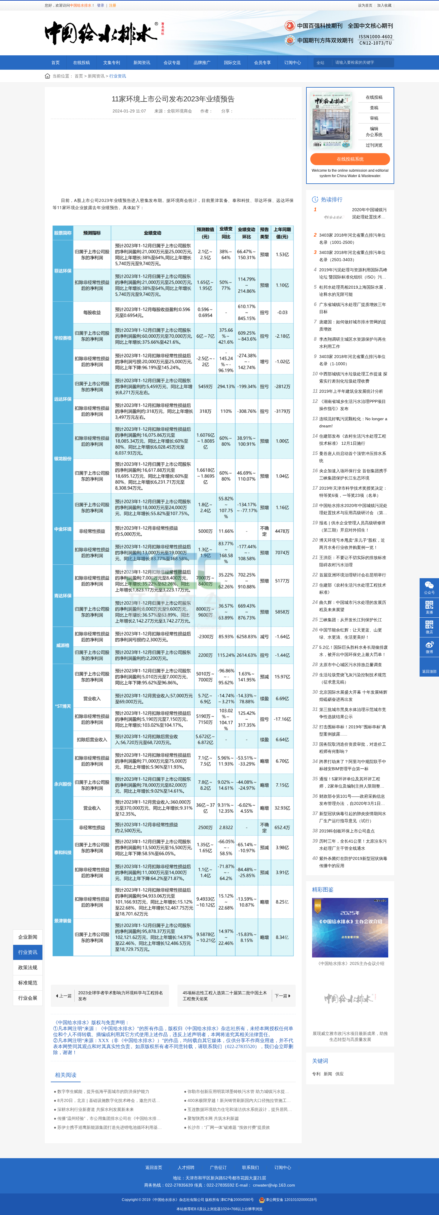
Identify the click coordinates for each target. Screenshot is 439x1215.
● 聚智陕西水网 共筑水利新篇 (211, 1118)
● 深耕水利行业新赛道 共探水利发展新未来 (94, 1109)
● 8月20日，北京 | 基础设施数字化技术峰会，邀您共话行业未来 (108, 1100)
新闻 (328, 1073)
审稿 (374, 118)
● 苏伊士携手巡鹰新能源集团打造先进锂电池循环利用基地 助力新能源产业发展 (108, 1127)
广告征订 (218, 1167)
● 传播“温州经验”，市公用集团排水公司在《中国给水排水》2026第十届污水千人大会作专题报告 (108, 1118)
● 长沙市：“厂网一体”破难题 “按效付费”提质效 (227, 1127)
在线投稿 (81, 62)
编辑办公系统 (374, 131)
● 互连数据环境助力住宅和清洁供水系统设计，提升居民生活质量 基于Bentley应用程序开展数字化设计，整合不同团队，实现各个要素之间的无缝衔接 (238, 1109)
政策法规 (27, 967)
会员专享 (262, 62)
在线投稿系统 (350, 159)
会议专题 (172, 62)
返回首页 (153, 1167)
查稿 (374, 107)
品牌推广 (202, 62)
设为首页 (365, 5)
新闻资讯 (141, 62)
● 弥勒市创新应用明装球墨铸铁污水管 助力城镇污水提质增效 (238, 1091)
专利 (316, 1073)
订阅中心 (292, 62)
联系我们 (250, 1167)
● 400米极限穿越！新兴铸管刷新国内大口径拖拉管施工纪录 (238, 1100)
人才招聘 (186, 1167)
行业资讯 (27, 952)
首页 (55, 62)
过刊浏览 (374, 145)
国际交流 (232, 62)
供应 (339, 1073)
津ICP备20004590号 (237, 1200)
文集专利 (111, 62)
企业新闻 (27, 937)
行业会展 (27, 998)
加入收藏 (384, 5)
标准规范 (27, 982)
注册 (112, 5)
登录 (100, 5)
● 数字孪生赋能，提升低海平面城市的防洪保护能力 (101, 1091)
